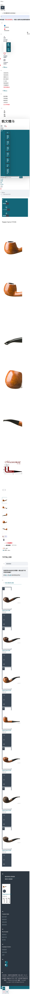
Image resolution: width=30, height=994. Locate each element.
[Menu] (2, 125)
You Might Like (9, 582)
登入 (6, 575)
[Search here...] (2, 128)
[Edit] (1, 16)
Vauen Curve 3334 (6, 650)
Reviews (8, 563)
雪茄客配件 (8, 137)
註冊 (10, 575)
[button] (4, 992)
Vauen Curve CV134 (6, 770)
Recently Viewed (10, 876)
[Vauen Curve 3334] (11, 639)
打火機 (8, 165)
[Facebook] (6, 962)
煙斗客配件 (8, 160)
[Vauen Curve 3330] (11, 599)
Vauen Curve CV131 (6, 194)
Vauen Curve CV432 (6, 810)
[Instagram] (6, 965)
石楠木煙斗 (8, 143)
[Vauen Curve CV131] (5, 886)
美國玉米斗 (8, 154)
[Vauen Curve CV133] (11, 719)
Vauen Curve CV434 (6, 850)
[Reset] (3, 7)
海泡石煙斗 (8, 149)
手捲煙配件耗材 (8, 171)
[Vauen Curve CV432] (11, 799)
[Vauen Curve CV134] (11, 759)
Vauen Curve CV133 (6, 730)
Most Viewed (8, 879)
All (7, 132)
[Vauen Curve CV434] (11, 839)
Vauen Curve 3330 (6, 610)
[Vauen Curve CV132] (11, 679)
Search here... (3, 177)
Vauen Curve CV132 (6, 690)
